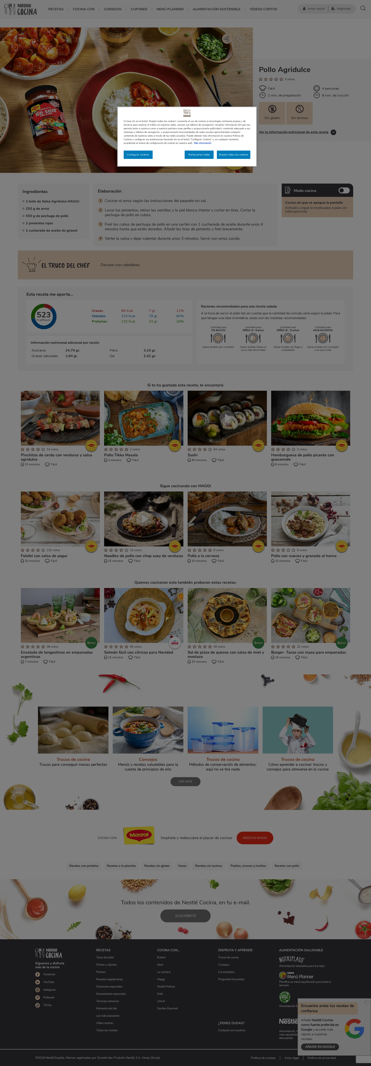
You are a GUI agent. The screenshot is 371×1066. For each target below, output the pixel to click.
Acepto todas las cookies (233, 154)
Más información (202, 143)
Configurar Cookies (138, 154)
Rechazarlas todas (199, 154)
